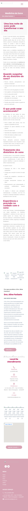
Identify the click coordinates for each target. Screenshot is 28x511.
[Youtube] (8, 466)
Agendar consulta (13, 447)
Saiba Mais (9, 349)
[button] (22, 4)
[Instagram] (6, 466)
